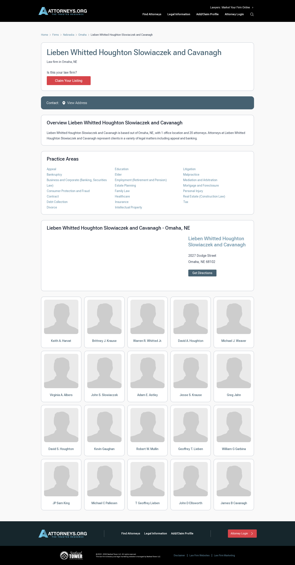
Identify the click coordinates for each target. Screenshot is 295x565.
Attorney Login (234, 14)
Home (44, 34)
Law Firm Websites (199, 555)
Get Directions (202, 273)
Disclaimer (179, 555)
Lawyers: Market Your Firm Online (230, 7)
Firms (55, 34)
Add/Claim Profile (207, 14)
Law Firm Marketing (224, 555)
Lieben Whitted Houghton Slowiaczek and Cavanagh (217, 241)
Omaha (82, 34)
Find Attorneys (152, 14)
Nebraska (68, 34)
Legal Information (178, 14)
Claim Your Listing (68, 81)
